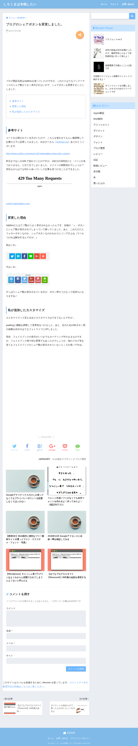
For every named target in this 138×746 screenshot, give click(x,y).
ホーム (104, 4)
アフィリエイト (101, 125)
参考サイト (18, 101)
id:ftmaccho (62, 142)
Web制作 (57, 459)
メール (10, 643)
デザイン (68, 459)
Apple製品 (98, 113)
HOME (70, 733)
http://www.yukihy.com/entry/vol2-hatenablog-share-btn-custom (38, 153)
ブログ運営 (80, 459)
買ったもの (99, 183)
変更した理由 (19, 106)
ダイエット (99, 130)
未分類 (96, 171)
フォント (114, 4)
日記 (95, 160)
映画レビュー (100, 165)
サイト (9, 655)
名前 (9, 631)
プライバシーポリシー (80, 738)
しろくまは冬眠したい (20, 4)
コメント (10, 608)
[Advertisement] (46, 58)
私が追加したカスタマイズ (26, 111)
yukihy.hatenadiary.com (18, 203)
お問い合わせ (128, 4)
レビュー (98, 154)
